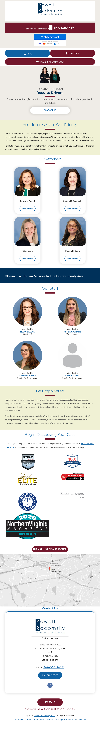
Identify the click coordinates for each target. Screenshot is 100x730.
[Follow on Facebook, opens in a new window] (50, 685)
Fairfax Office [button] (50, 675)
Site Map (28, 719)
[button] (27, 53)
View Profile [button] (27, 208)
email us (11, 447)
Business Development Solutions (61, 719)
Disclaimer (18, 719)
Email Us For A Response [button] (51, 549)
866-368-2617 (64, 28)
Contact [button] (73, 53)
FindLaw (82, 719)
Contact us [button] (50, 110)
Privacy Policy (39, 719)
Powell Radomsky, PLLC (44, 715)
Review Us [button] (50, 702)
